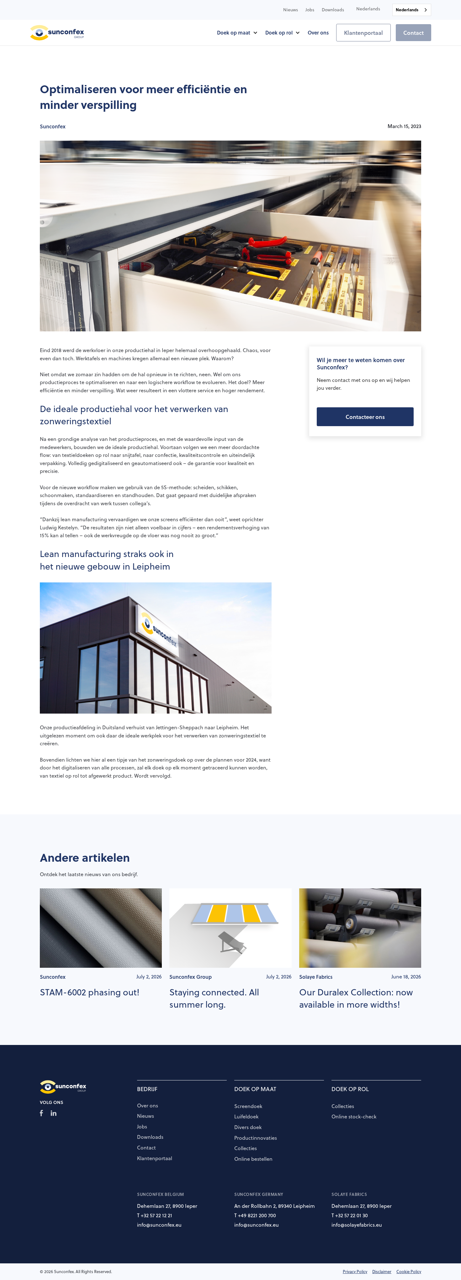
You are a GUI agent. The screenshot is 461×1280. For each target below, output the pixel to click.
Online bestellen (253, 1159)
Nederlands (407, 10)
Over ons (147, 1106)
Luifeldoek (246, 1117)
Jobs (142, 1127)
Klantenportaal (363, 33)
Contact (413, 33)
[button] (368, 9)
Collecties (245, 1148)
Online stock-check (353, 1117)
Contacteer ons (365, 417)
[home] (57, 33)
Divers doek (248, 1127)
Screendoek (248, 1106)
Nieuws (145, 1116)
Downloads (150, 1137)
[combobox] (411, 10)
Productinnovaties (255, 1138)
